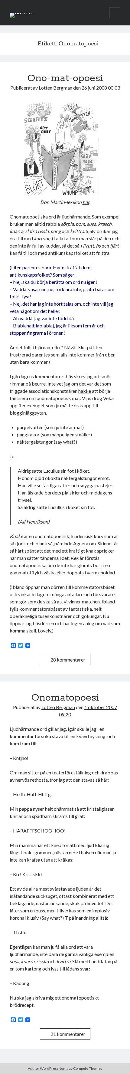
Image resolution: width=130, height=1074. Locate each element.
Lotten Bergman (55, 87)
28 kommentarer (67, 659)
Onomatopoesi (65, 697)
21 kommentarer (67, 1034)
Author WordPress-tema (48, 1068)
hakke (84, 391)
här (86, 202)
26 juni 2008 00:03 (101, 87)
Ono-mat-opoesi (65, 78)
